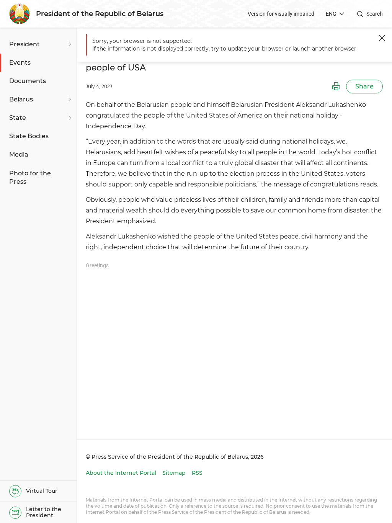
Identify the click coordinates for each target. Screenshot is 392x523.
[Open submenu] (69, 44)
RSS (197, 472)
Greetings (97, 265)
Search (374, 14)
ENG (331, 14)
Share (364, 86)
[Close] (382, 38)
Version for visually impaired (281, 14)
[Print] (336, 86)
